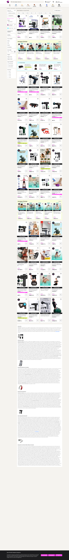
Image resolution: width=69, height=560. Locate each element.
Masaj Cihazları (29, 8)
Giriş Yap (61, 2)
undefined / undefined (11, 13)
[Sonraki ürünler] (61, 51)
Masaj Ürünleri (24, 8)
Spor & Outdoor (13, 8)
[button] (21, 28)
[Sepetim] (53, 2)
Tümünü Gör (59, 62)
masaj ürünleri (57, 331)
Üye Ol (58, 2)
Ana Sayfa (8, 8)
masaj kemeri (37, 431)
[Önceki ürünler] (18, 51)
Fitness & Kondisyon (19, 8)
